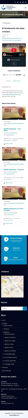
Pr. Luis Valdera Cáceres (10, 357)
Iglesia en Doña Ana (10, 337)
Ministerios (6, 332)
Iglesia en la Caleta (10, 340)
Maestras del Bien (9, 334)
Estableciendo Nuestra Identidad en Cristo (12, 38)
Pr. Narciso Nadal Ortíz (10, 360)
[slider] (10, 74)
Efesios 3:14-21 (16, 80)
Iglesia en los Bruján (10, 350)
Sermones (5, 367)
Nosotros (4, 323)
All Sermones (6, 23)
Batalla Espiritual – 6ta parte (14, 169)
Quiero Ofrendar (6, 370)
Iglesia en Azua (9, 347)
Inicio (3, 320)
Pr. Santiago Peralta (9, 364)
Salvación (6, 329)
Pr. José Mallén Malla (9, 354)
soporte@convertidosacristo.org (11, 94)
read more (14, 140)
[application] (12, 74)
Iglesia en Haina (9, 344)
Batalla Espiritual (10, 134)
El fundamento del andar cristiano (13, 40)
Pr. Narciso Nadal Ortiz (15, 59)
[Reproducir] (4, 75)
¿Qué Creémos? (8, 325)
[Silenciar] (17, 75)
